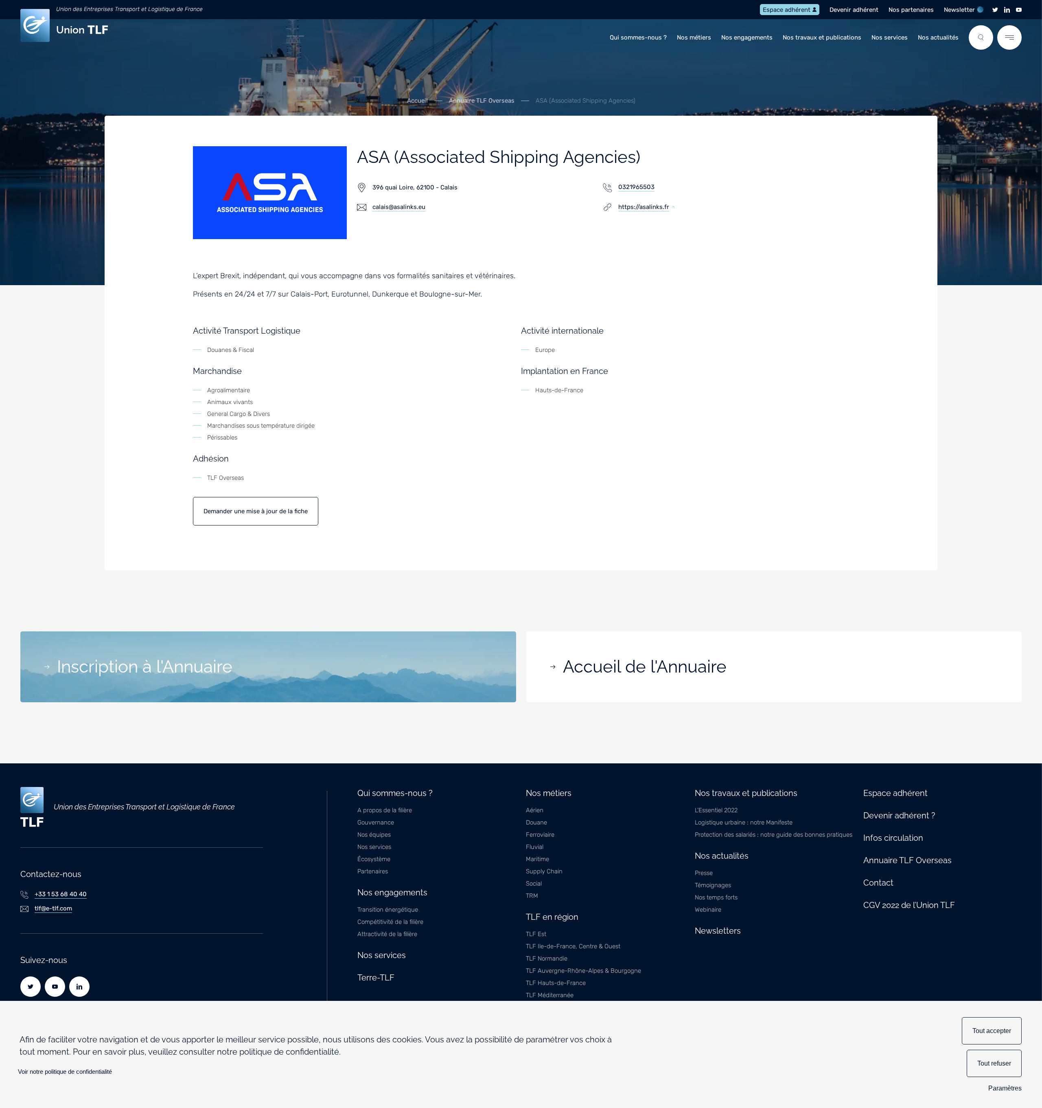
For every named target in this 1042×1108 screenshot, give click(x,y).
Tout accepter (991, 1030)
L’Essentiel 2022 (716, 810)
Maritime (537, 859)
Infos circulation (893, 838)
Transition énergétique (387, 909)
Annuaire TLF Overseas (481, 101)
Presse (704, 873)
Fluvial (534, 847)
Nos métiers (694, 37)
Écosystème (373, 859)
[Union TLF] (32, 807)
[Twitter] (995, 10)
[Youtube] (1019, 10)
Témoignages (713, 885)
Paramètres (1005, 1088)
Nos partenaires (911, 9)
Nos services (889, 37)
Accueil (417, 101)
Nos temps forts (716, 897)
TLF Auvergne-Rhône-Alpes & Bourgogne (583, 970)
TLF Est (536, 934)
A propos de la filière (384, 810)
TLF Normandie (546, 958)
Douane (536, 822)
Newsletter (959, 9)
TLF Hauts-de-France (556, 983)
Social (534, 883)
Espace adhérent (786, 9)
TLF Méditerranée (550, 995)
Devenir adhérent (854, 9)
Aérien (534, 810)
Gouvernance (375, 822)
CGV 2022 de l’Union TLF (909, 905)
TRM (532, 895)
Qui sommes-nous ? (638, 37)
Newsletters (718, 931)
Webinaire (708, 909)
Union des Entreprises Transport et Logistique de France (129, 9)
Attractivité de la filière (387, 934)
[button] (981, 37)
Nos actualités (938, 37)
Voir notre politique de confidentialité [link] (65, 1071)
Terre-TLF (375, 978)
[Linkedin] (1007, 10)
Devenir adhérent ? (899, 815)
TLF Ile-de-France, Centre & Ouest (573, 946)
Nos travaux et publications (822, 37)
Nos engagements (747, 37)
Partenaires (372, 871)
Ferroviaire (540, 834)
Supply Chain (544, 871)
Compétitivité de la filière (390, 922)
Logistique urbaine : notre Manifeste (743, 822)
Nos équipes (374, 834)
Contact (878, 883)
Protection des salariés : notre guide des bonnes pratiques (773, 834)
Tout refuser (994, 1063)
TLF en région (552, 917)
